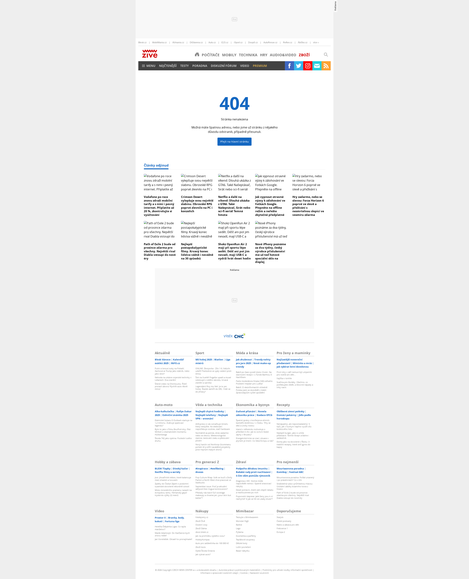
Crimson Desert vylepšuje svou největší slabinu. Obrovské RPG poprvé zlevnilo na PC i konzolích (197, 204)
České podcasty (284, 521)
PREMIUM (260, 66)
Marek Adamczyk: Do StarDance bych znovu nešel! (172, 534)
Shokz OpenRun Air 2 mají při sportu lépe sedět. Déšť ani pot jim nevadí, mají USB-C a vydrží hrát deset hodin (234, 251)
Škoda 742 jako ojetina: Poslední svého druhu (173, 439)
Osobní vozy (201, 524)
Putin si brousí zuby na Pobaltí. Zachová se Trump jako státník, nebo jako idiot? (172, 371)
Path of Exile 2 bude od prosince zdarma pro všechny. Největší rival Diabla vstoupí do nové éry (160, 251)
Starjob (280, 517)
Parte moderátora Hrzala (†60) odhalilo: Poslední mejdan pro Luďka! (254, 382)
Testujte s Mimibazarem (247, 517)
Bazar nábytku (243, 550)
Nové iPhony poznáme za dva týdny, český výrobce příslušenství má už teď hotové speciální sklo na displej (270, 253)
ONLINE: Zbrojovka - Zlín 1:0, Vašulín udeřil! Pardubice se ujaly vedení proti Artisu (213, 371)
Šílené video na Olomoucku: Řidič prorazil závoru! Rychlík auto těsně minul (171, 386)
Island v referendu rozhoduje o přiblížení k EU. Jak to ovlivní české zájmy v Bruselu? (252, 432)
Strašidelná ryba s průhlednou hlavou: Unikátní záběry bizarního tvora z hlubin (295, 486)
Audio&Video (283, 54)
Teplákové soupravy (245, 539)
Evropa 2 (281, 532)
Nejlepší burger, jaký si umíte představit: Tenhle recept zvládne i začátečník (293, 436)
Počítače (210, 54)
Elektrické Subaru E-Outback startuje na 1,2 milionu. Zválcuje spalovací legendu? (173, 423)
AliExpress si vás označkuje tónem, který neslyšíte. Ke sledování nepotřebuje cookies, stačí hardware (212, 427)
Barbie (239, 524)
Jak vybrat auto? (203, 554)
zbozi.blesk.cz (201, 532)
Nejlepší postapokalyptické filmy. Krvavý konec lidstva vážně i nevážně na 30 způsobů (197, 251)
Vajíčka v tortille (284, 378)
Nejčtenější (168, 66)
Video (244, 66)
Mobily (229, 54)
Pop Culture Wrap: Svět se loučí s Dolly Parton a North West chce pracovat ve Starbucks (213, 480)
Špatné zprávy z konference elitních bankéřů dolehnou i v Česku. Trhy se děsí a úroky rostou (253, 423)
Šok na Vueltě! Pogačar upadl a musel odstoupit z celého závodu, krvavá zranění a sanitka (213, 380)
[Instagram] (307, 65)
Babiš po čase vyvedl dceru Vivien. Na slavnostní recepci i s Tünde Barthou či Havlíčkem (254, 375)
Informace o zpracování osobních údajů (219, 572)
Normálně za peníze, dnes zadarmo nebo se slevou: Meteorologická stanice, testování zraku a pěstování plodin (212, 437)
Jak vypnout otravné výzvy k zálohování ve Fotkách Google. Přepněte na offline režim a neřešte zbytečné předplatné (270, 206)
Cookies (244, 572)
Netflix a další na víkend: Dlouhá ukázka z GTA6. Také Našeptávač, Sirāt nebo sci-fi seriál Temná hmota (234, 206)
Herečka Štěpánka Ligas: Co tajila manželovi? (170, 527)
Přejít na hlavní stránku (234, 141)
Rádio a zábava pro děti (288, 524)
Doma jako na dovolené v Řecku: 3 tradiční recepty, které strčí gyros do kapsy (293, 444)
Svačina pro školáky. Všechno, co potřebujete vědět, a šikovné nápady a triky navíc (295, 385)
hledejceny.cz (201, 517)
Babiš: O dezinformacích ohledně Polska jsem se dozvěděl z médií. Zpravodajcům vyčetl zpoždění (251, 390)
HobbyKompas (202, 539)
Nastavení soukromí (259, 572)
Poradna (199, 66)
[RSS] (326, 65)
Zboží (304, 54)
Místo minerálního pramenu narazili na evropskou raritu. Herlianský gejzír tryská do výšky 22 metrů (173, 493)
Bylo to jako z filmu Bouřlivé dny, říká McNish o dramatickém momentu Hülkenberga (172, 432)
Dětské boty (241, 543)
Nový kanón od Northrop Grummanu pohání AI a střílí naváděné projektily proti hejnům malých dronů (213, 447)
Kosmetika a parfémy (246, 535)
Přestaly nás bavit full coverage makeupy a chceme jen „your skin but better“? (213, 495)
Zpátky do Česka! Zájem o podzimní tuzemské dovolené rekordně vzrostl (172, 485)
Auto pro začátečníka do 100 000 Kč (212, 543)
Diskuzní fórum (224, 66)
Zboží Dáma (201, 528)
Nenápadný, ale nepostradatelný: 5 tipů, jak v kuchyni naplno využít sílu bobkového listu (294, 427)
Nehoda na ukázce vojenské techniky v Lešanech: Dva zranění (173, 378)
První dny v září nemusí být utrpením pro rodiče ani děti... (294, 373)
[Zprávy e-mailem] (317, 65)
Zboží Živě (200, 521)
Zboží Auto (200, 547)
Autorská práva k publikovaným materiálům (239, 570)
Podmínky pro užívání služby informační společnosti (287, 570)
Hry (263, 54)
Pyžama (239, 532)
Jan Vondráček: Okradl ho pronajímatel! (173, 539)
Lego (238, 528)
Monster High (242, 521)
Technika (248, 54)
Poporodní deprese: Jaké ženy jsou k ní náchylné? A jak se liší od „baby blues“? (254, 497)
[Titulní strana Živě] (197, 54)
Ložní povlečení (243, 547)
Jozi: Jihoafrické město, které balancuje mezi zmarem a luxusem (173, 478)
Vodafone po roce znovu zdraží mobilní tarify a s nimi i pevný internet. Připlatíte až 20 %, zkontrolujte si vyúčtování (159, 206)
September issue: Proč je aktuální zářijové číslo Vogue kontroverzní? (211, 487)
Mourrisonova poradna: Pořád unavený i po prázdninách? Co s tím (295, 478)
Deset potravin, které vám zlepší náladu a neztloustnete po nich (254, 491)
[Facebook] (289, 65)
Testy (184, 66)
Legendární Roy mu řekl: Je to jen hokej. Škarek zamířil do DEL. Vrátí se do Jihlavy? (212, 389)
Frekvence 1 (282, 528)
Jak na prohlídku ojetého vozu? (210, 535)
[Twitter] (298, 65)
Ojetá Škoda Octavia (205, 550)
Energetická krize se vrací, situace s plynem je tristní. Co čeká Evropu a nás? (255, 439)
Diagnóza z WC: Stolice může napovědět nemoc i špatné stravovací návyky (253, 484)
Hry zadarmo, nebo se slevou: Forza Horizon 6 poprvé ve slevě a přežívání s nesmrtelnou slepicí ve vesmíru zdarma (308, 206)
